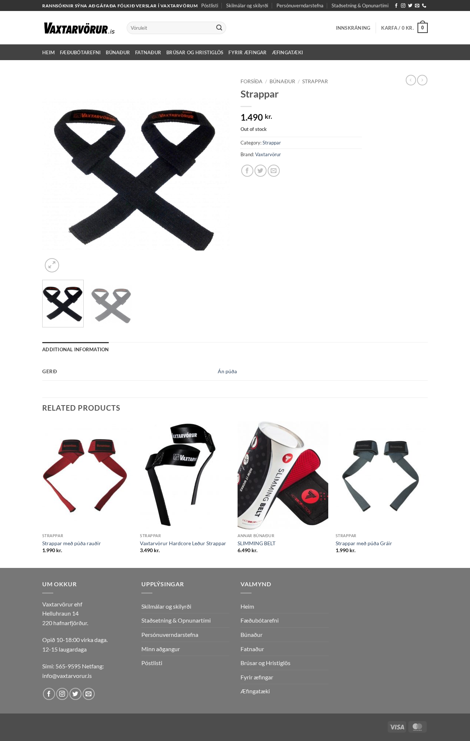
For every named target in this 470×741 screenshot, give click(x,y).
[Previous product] (422, 80)
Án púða (227, 371)
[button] (353, 28)
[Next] (216, 175)
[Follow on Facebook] (396, 5)
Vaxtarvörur (268, 154)
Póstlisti (209, 5)
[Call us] (424, 5)
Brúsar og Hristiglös (194, 52)
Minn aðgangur (160, 648)
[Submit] (219, 28)
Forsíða (252, 81)
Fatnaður (148, 52)
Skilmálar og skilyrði (247, 5)
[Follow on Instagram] (403, 5)
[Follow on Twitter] (410, 5)
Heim (48, 52)
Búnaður (118, 52)
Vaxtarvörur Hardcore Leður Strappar (183, 543)
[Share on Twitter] (260, 171)
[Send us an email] (417, 5)
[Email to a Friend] (274, 171)
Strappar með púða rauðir (71, 543)
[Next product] (411, 80)
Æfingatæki (287, 52)
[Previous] (55, 175)
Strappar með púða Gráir (364, 543)
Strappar (315, 81)
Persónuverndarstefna (299, 5)
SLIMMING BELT (256, 543)
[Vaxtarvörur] (79, 28)
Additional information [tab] (75, 349)
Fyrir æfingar (247, 52)
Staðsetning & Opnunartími (360, 5)
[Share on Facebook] (247, 171)
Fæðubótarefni (80, 52)
